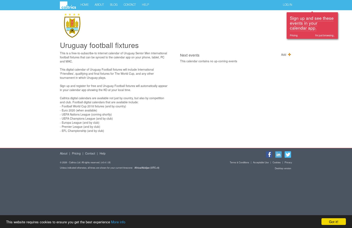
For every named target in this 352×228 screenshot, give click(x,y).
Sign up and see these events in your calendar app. (312, 23)
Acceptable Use (261, 162)
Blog (114, 5)
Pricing (294, 35)
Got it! (333, 221)
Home (84, 5)
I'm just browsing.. (325, 35)
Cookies (277, 162)
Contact (130, 5)
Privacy (288, 162)
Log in (287, 5)
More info (118, 221)
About (99, 5)
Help (145, 5)
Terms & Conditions (239, 162)
